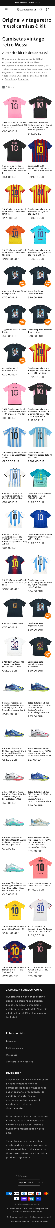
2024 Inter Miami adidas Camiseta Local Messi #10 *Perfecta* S (14, 125)
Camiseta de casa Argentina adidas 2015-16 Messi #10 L (40, 454)
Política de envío (40, 1221)
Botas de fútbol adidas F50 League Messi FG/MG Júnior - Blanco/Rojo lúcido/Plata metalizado (39, 752)
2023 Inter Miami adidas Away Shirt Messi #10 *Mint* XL (39, 969)
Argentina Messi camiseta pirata (10, 369)
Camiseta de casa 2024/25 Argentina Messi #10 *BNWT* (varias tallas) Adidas (40, 583)
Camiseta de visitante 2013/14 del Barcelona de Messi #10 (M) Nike (39, 370)
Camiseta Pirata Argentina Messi (36, 624)
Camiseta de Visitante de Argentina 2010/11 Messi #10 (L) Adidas (40, 536)
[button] (6, 9)
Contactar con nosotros (19, 1061)
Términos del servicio (19, 1221)
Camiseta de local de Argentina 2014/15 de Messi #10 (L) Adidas (12, 495)
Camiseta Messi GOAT (12, 623)
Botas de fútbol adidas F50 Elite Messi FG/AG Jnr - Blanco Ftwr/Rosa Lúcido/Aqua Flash (14, 841)
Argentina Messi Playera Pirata (14, 331)
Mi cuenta (11, 1054)
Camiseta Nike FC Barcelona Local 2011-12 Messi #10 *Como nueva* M (40, 169)
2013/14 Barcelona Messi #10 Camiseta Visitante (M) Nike (14, 211)
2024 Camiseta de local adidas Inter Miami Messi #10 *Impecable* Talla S (14, 411)
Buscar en (11, 1041)
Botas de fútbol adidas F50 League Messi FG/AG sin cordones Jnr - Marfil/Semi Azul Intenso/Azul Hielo (39, 842)
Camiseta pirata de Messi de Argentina (14, 292)
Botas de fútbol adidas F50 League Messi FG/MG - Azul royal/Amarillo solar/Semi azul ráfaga (14, 752)
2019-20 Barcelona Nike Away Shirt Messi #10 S (14, 927)
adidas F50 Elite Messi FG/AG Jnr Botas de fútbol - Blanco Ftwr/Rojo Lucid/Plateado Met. (14, 795)
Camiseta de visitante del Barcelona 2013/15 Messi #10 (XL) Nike (40, 211)
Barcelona (10, 79)
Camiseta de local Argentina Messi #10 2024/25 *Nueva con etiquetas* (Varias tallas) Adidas (14, 539)
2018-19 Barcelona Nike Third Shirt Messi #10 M (39, 884)
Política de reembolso (17, 1217)
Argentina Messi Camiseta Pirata (36, 292)
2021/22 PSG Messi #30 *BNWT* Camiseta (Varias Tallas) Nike (13, 664)
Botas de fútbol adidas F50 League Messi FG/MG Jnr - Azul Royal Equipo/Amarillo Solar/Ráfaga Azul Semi (39, 707)
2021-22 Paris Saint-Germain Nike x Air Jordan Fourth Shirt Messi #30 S (40, 928)
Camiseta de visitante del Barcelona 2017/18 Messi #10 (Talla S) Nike (40, 252)
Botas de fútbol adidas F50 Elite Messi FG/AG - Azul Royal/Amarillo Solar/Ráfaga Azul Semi (13, 706)
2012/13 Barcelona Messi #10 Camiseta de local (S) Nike (14, 582)
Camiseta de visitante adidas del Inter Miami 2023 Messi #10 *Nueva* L (14, 169)
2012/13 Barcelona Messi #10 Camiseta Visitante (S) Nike (14, 252)
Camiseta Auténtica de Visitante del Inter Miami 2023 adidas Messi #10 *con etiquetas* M (40, 126)
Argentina (23, 79)
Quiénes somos (14, 1048)
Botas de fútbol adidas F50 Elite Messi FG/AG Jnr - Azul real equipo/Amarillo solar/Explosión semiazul (40, 796)
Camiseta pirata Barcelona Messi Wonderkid (36, 664)
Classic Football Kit (31, 1204)
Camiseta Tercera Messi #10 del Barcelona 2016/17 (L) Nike (39, 495)
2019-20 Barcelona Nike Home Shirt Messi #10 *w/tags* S (14, 969)
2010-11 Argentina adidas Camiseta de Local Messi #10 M (14, 454)
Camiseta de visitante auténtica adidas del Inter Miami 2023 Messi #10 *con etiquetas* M (40, 412)
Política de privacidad (40, 1217)
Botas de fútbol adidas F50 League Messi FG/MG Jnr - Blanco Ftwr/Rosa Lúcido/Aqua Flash (14, 887)
